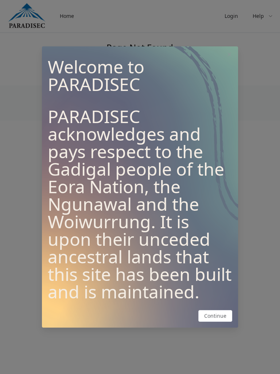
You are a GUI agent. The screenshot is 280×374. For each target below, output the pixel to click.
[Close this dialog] (229, 55)
